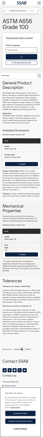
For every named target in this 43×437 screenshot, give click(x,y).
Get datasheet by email (22, 63)
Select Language (13, 45)
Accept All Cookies (20, 413)
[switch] (23, 349)
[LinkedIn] (5, 370)
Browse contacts (10, 386)
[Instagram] (15, 370)
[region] (20, 412)
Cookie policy (15, 407)
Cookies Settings (20, 429)
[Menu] (39, 3)
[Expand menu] (39, 76)
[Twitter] (20, 370)
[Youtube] (25, 370)
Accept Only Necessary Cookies (20, 421)
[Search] (4, 3)
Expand (23, 164)
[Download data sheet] (21, 56)
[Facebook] (10, 370)
